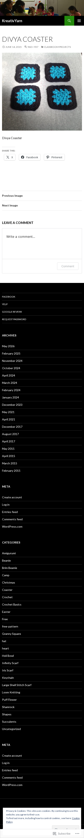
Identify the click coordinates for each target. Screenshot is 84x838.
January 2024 (10, 397)
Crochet (7, 597)
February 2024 (11, 390)
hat (4, 641)
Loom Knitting (11, 692)
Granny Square (11, 633)
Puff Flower (9, 699)
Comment (67, 266)
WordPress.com (12, 526)
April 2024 (8, 375)
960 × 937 (33, 46)
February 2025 (11, 353)
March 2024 (9, 382)
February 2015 (11, 470)
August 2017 (10, 434)
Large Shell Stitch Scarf (16, 685)
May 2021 (8, 412)
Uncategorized (11, 729)
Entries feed (10, 512)
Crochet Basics (11, 604)
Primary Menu (79, 21)
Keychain (8, 677)
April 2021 (8, 419)
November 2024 (12, 360)
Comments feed (12, 519)
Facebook (8, 296)
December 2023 (12, 404)
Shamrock (8, 707)
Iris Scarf (7, 670)
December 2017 (12, 426)
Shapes (6, 714)
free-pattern (10, 626)
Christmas (8, 582)
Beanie (6, 560)
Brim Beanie (9, 568)
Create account (12, 497)
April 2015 (8, 456)
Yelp (5, 304)
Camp (5, 575)
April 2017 (8, 441)
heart (5, 648)
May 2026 (8, 346)
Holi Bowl (8, 655)
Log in (6, 504)
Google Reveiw (12, 311)
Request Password (14, 319)
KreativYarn (12, 21)
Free (5, 619)
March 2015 (9, 463)
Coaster (7, 589)
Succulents (9, 721)
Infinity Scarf (10, 663)
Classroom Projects (57, 46)
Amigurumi (9, 553)
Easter (6, 611)
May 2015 (8, 448)
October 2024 (11, 368)
